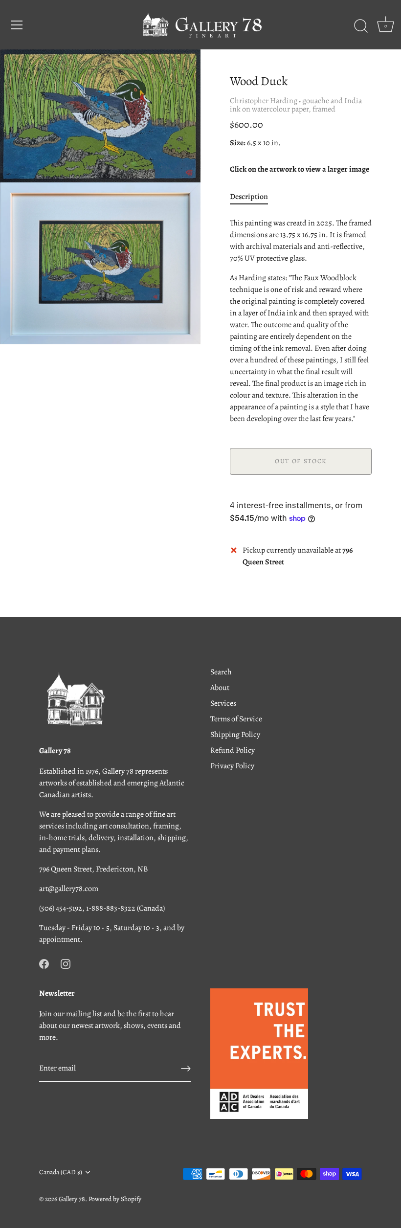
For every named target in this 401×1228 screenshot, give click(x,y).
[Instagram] (65, 963)
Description (249, 196)
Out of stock (301, 461)
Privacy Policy (232, 765)
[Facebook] (44, 963)
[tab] (254, 196)
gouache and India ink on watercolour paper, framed (296, 104)
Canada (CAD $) (60, 1172)
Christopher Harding (263, 100)
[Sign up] (186, 1068)
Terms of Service (236, 719)
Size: (237, 143)
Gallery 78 (72, 1199)
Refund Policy (232, 750)
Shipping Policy (235, 734)
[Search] (361, 26)
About (219, 687)
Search (221, 672)
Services (223, 703)
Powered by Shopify (115, 1199)
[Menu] (17, 25)
